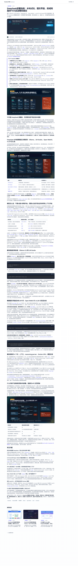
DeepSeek (9, 500)
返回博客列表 (10, 532)
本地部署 (20, 500)
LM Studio (37, 500)
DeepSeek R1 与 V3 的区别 (47, 245)
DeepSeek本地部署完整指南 (46, 199)
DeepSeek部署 (14, 500)
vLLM (33, 500)
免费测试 (49, 25)
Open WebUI (29, 500)
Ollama (24, 500)
